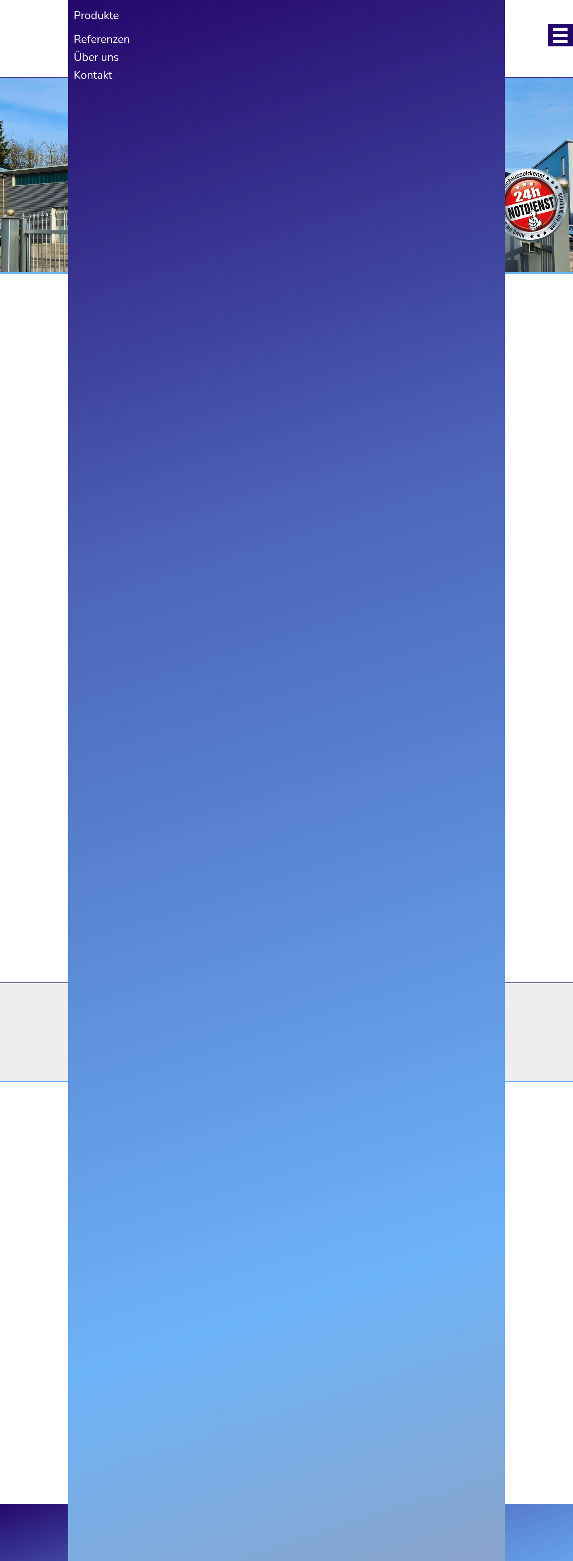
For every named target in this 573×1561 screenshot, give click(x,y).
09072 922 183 (304, 1043)
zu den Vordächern (127, 741)
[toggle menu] (560, 35)
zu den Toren (385, 741)
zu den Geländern (260, 560)
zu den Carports (257, 741)
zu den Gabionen (122, 923)
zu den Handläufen (397, 560)
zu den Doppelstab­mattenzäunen (397, 941)
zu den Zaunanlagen (130, 560)
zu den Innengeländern (270, 923)
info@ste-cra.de (301, 1066)
